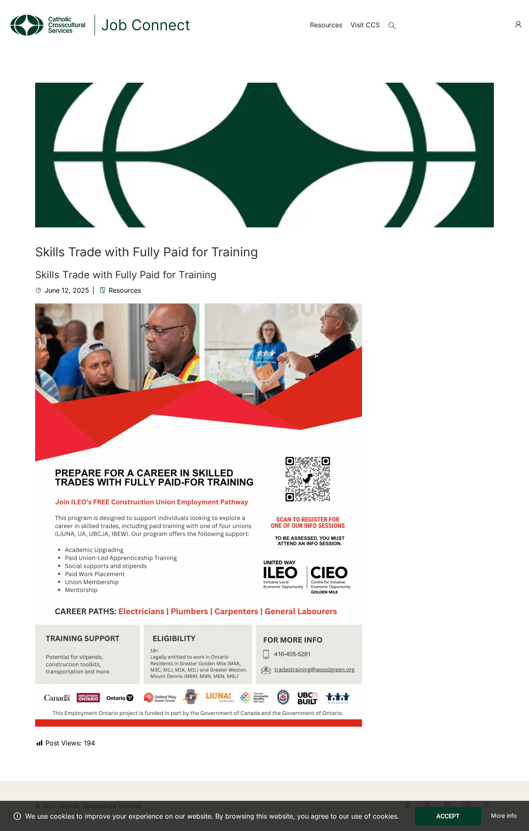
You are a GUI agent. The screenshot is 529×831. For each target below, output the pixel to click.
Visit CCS (365, 25)
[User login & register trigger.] (518, 24)
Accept (448, 815)
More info (504, 815)
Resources (326, 25)
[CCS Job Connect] (99, 24)
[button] (392, 25)
